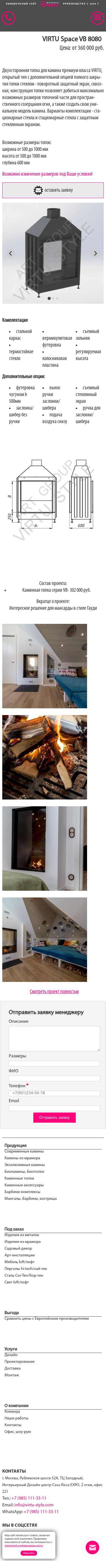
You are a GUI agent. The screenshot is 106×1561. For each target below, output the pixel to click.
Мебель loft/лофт (19, 1262)
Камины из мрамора (22, 1158)
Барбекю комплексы (22, 1192)
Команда (12, 1412)
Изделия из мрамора (23, 1242)
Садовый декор (18, 1249)
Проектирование (19, 1362)
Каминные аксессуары (24, 1185)
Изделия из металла (22, 1235)
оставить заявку (58, 190)
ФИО (13, 1071)
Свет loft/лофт (17, 1282)
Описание (19, 1021)
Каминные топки (19, 1178)
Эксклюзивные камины (25, 1165)
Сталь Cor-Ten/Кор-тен (24, 1276)
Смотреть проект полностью (54, 992)
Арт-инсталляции (20, 1255)
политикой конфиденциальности (24, 1545)
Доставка (13, 1368)
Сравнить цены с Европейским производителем (47, 1319)
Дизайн (11, 1355)
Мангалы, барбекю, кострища (31, 1199)
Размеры (17, 1056)
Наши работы (17, 1418)
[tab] (49, 298)
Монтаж (12, 1375)
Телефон (17, 1086)
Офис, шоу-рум (18, 1432)
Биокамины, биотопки (24, 1172)
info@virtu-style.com (33, 1505)
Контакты (13, 1425)
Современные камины (24, 1151)
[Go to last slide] (11, 253)
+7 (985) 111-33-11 (28, 1498)
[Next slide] (95, 253)
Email (14, 1101)
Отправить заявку (54, 1117)
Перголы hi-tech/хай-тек (26, 1269)
